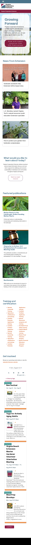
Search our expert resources (15, 177)
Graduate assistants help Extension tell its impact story (13, 85)
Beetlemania (8, 280)
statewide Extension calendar (10, 362)
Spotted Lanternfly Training (10, 309)
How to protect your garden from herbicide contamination (15, 142)
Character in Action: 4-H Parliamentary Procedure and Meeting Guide (15, 248)
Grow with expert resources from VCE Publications (15, 43)
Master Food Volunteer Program (22, 336)
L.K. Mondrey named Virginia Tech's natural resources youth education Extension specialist (14, 113)
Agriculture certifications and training (11, 314)
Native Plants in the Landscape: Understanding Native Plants (14, 214)
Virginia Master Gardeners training (23, 331)
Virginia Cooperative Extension (9, 11)
